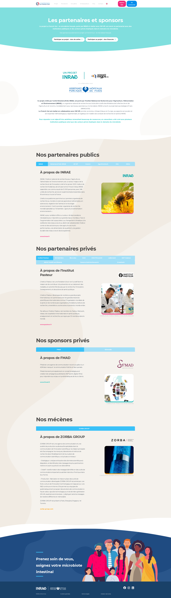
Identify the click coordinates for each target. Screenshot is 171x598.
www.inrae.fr (45, 236)
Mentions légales (85, 594)
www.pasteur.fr (46, 324)
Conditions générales (65, 594)
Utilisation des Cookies (106, 594)
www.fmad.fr (45, 382)
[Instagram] (129, 587)
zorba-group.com (46, 509)
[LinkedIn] (133, 587)
